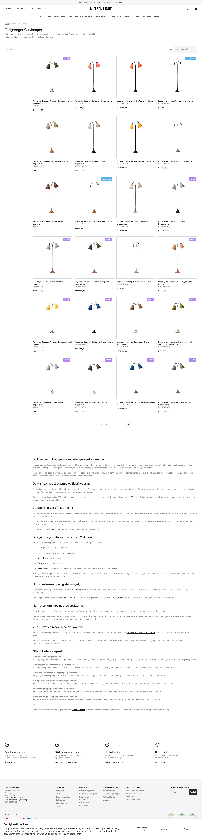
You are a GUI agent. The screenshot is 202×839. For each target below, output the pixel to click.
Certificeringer (84, 802)
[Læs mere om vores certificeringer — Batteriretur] (182, 817)
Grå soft (41, 558)
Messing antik (43, 568)
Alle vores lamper (109, 791)
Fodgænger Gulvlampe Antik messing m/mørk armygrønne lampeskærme (175, 343)
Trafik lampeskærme (55, 529)
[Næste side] (128, 424)
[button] (188, 9)
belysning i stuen (71, 598)
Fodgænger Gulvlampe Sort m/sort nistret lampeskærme (90, 162)
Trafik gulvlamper (109, 797)
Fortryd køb (83, 805)
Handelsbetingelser (86, 791)
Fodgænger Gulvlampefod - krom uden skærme (134, 282)
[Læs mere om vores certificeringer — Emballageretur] (192, 817)
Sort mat (41, 553)
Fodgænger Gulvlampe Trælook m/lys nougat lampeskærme (175, 283)
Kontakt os (60, 791)
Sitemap (59, 806)
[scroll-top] (101, 834)
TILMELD (193, 792)
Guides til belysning (133, 799)
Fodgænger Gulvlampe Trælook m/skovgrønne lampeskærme (92, 283)
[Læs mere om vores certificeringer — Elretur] (171, 817)
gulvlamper (118, 598)
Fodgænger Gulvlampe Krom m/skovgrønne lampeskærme (91, 403)
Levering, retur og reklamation (85, 798)
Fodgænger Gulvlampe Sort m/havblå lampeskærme (94, 342)
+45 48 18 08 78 (17, 797)
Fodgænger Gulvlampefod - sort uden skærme (175, 101)
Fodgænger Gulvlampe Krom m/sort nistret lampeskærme (132, 222)
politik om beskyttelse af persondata (63, 834)
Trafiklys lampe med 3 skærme (141, 632)
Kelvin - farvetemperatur (135, 791)
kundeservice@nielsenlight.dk (20, 800)
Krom (39, 548)
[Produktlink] (52, 83)
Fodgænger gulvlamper (111, 794)
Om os (58, 794)
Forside (7, 24)
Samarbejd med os (63, 797)
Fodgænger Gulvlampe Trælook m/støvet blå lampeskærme (49, 283)
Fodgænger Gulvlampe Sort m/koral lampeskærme (93, 101)
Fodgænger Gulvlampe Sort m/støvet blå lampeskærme (173, 222)
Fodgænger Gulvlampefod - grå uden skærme (175, 161)
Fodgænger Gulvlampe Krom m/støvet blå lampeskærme (48, 403)
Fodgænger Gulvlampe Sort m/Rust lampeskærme (134, 101)
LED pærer (134, 497)
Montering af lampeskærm (131, 795)
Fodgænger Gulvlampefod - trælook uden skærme (93, 221)
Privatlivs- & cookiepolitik (88, 794)
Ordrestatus (60, 800)
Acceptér (163, 829)
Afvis (186, 829)
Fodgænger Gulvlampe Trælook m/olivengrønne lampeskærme (50, 162)
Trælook (41, 563)
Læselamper (107, 800)
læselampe (76, 590)
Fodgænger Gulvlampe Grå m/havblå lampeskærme (135, 402)
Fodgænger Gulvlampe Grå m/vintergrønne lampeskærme (174, 403)
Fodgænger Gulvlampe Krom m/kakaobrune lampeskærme (132, 343)
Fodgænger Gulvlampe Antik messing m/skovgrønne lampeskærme (52, 102)
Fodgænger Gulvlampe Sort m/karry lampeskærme (135, 161)
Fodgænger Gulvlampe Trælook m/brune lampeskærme (48, 222)
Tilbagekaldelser (62, 803)
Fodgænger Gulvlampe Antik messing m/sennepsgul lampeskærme (52, 343)
